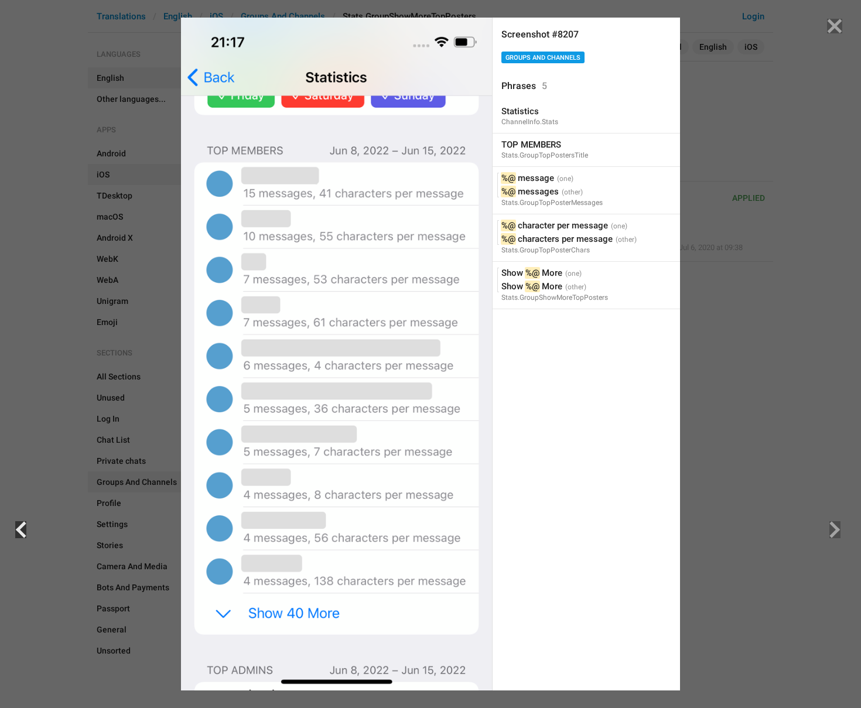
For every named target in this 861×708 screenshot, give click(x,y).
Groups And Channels (542, 57)
